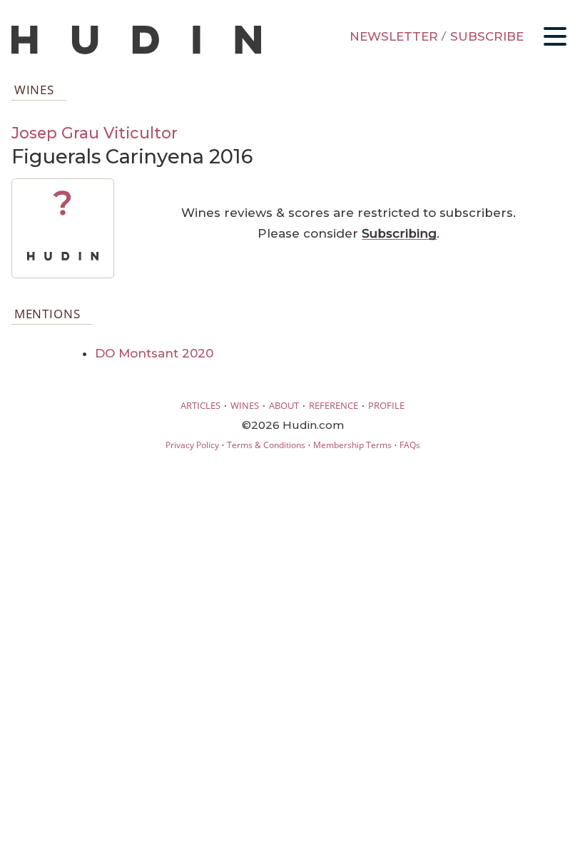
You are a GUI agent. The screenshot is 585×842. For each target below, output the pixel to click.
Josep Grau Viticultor (94, 132)
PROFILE (386, 405)
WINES (244, 405)
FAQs (410, 445)
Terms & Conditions (266, 445)
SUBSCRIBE (487, 36)
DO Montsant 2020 (154, 353)
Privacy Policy (192, 445)
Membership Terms (352, 445)
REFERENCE (333, 405)
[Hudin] (136, 51)
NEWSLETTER (394, 36)
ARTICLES (200, 405)
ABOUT (284, 405)
